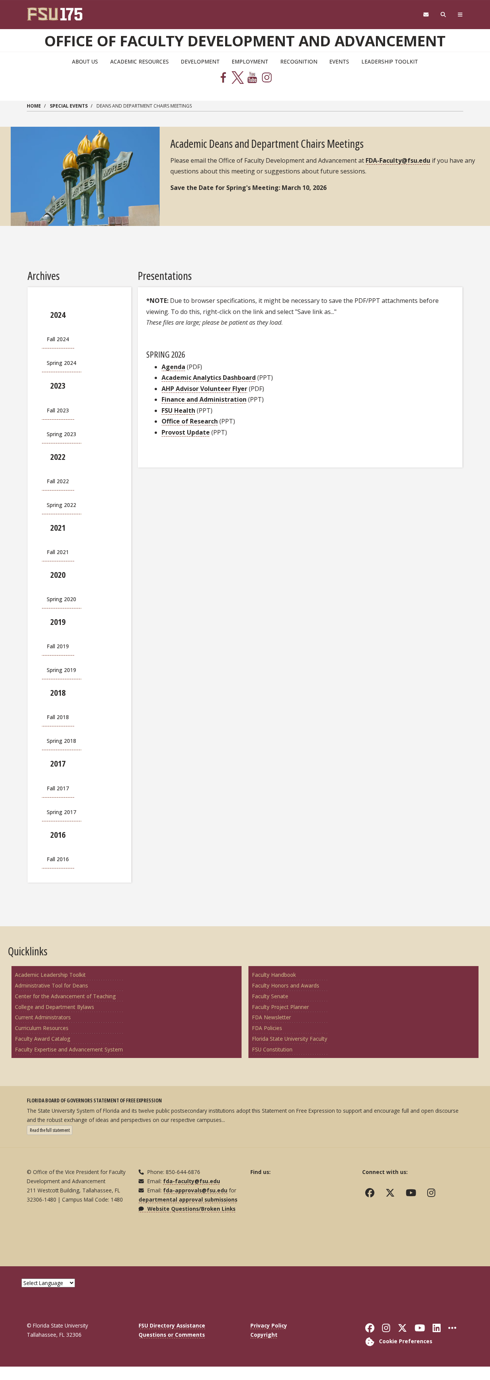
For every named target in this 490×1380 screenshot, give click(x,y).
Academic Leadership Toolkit (50, 974)
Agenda (173, 367)
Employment (250, 61)
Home (34, 106)
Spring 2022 (61, 505)
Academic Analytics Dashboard (209, 377)
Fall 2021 (58, 552)
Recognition (298, 61)
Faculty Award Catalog (42, 1038)
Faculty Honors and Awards (285, 985)
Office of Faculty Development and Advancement (245, 41)
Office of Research (190, 421)
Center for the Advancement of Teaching (65, 996)
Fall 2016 (58, 859)
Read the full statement (51, 1129)
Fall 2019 (58, 646)
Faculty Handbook (274, 974)
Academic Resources (139, 61)
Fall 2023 (58, 410)
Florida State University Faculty (289, 1038)
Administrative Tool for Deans (51, 985)
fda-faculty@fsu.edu (191, 1181)
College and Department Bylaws (54, 1006)
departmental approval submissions (188, 1199)
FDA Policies (267, 1028)
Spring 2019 (61, 670)
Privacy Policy (268, 1325)
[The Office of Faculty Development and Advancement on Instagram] (433, 1192)
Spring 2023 (61, 434)
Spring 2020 (61, 599)
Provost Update (186, 432)
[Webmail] (426, 14)
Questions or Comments (172, 1334)
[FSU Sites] (460, 14)
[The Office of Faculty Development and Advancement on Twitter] (391, 1192)
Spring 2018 (61, 740)
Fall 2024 (58, 339)
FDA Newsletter (271, 1017)
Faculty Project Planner (280, 1006)
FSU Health (178, 410)
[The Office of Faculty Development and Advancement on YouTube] (413, 1192)
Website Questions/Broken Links (190, 1208)
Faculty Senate (270, 996)
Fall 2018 (58, 717)
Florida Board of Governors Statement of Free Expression (94, 1100)
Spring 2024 (61, 362)
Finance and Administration (204, 399)
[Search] (443, 14)
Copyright (264, 1334)
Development (200, 61)
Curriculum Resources (42, 1028)
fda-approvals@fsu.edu (195, 1190)
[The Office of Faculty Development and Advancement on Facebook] (371, 1192)
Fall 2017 (58, 788)
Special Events (69, 106)
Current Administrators (43, 1017)
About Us (85, 61)
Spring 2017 (61, 812)
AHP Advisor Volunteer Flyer (204, 388)
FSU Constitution (272, 1049)
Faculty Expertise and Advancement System (69, 1049)
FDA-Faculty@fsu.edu (398, 160)
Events (339, 61)
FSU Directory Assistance (172, 1325)
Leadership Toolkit (389, 61)
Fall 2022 (58, 481)
